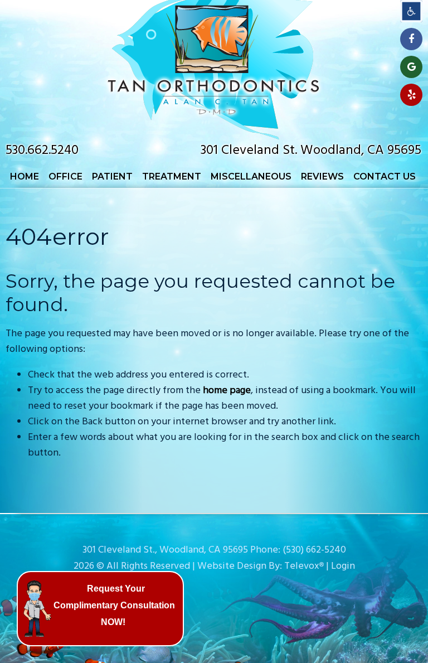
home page (227, 391)
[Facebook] (411, 39)
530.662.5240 (42, 150)
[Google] (411, 67)
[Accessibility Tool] (411, 11)
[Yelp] (411, 95)
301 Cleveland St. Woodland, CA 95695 (311, 150)
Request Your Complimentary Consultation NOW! (114, 605)
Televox (301, 566)
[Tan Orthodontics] (214, 137)
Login (343, 566)
